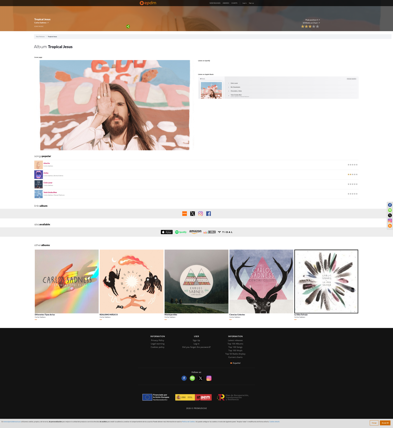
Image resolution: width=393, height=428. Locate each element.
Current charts (235, 357)
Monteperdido (171, 314)
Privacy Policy (157, 340)
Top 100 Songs (235, 347)
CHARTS (234, 3)
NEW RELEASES (215, 3)
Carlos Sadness (40, 22)
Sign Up (196, 340)
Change (374, 423)
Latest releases (235, 340)
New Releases (40, 36)
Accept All (385, 423)
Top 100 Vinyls (235, 350)
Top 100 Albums (235, 343)
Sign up (251, 3)
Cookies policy (157, 347)
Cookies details (274, 421)
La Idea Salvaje (301, 314)
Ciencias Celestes (237, 314)
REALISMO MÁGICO (109, 314)
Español (237, 363)
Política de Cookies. (188, 421)
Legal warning (157, 343)
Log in (245, 3)
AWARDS (226, 3)
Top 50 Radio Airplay (235, 353)
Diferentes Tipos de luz (45, 314)
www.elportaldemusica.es (12, 421)
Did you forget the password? (196, 347)
